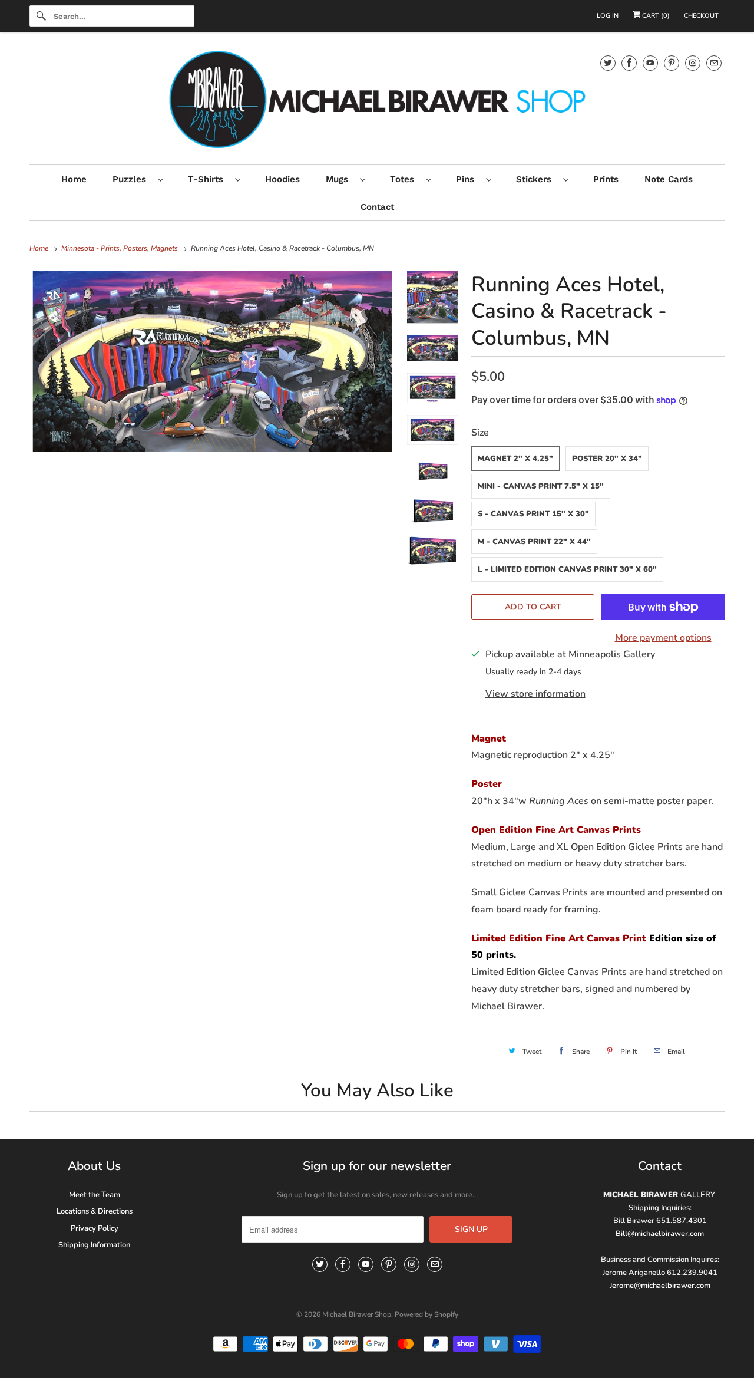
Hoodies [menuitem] (282, 179)
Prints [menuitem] (606, 179)
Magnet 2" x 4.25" (515, 458)
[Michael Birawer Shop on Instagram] (692, 63)
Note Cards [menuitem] (668, 179)
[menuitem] (137, 179)
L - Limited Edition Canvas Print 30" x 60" (567, 569)
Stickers (536, 179)
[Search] (41, 16)
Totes (405, 179)
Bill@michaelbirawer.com (660, 1233)
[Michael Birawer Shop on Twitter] (608, 63)
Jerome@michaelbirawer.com (660, 1285)
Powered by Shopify (426, 1314)
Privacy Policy (94, 1228)
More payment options (663, 637)
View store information (535, 693)
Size (480, 432)
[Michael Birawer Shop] (377, 101)
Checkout (701, 15)
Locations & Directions (95, 1211)
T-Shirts (208, 179)
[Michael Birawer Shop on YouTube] (650, 63)
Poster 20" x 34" (607, 458)
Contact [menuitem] (377, 207)
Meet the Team (94, 1194)
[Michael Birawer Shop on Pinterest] (671, 63)
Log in (608, 15)
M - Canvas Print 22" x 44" (534, 541)
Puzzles (132, 179)
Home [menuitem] (74, 179)
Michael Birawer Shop (356, 1314)
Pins (468, 179)
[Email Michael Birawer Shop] (714, 63)
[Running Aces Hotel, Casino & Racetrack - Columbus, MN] (212, 361)
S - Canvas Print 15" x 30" (533, 514)
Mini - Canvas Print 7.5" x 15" (541, 486)
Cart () (655, 15)
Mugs (340, 179)
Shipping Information (94, 1245)
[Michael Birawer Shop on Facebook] (629, 63)
